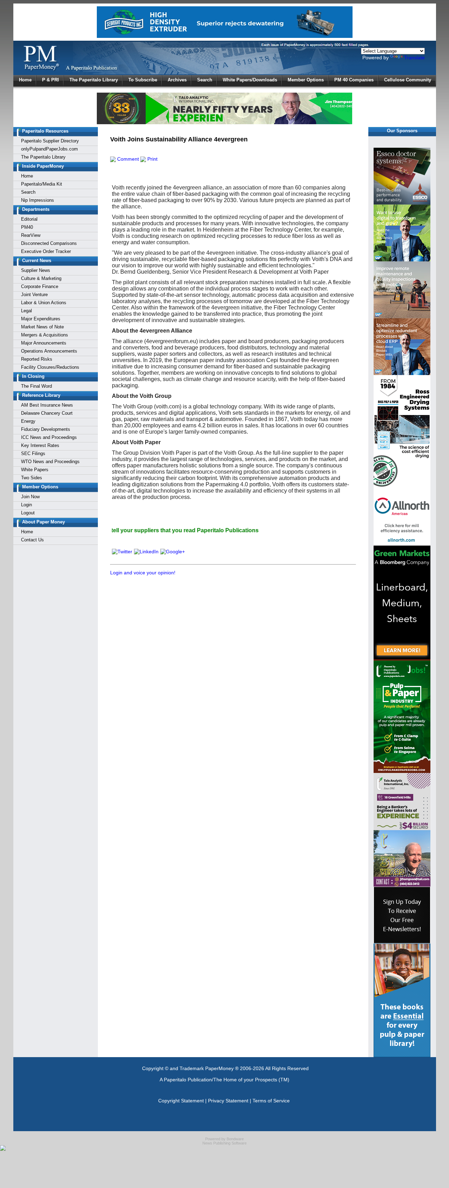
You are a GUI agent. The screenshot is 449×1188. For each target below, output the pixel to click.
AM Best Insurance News (47, 405)
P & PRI (50, 79)
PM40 (27, 227)
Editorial (29, 219)
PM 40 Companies (354, 79)
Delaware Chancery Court (47, 413)
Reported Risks (36, 359)
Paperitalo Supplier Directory (50, 141)
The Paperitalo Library (93, 79)
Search (204, 79)
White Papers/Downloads (250, 79)
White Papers (34, 469)
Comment (127, 159)
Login (26, 504)
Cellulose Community (407, 79)
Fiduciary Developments (45, 429)
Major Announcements (43, 343)
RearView (30, 235)
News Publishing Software (224, 1143)
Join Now (30, 496)
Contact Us (32, 539)
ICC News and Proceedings (49, 437)
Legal (26, 310)
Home (25, 79)
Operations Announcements (49, 351)
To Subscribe (142, 79)
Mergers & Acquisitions (44, 335)
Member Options (306, 79)
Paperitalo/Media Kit (41, 184)
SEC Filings (33, 453)
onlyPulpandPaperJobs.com (49, 149)
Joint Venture (34, 294)
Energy (28, 421)
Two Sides (31, 477)
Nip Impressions (37, 200)
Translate (414, 57)
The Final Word (36, 386)
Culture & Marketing (41, 278)
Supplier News (35, 270)
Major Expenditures (40, 318)
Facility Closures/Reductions (50, 367)
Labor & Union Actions (43, 302)
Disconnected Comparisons (49, 243)
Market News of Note (42, 326)
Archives (177, 79)
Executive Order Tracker (46, 251)
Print (152, 159)
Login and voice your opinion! (142, 572)
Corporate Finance (39, 286)
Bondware (235, 1139)
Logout (28, 512)
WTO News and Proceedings (50, 461)
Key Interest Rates (40, 445)
